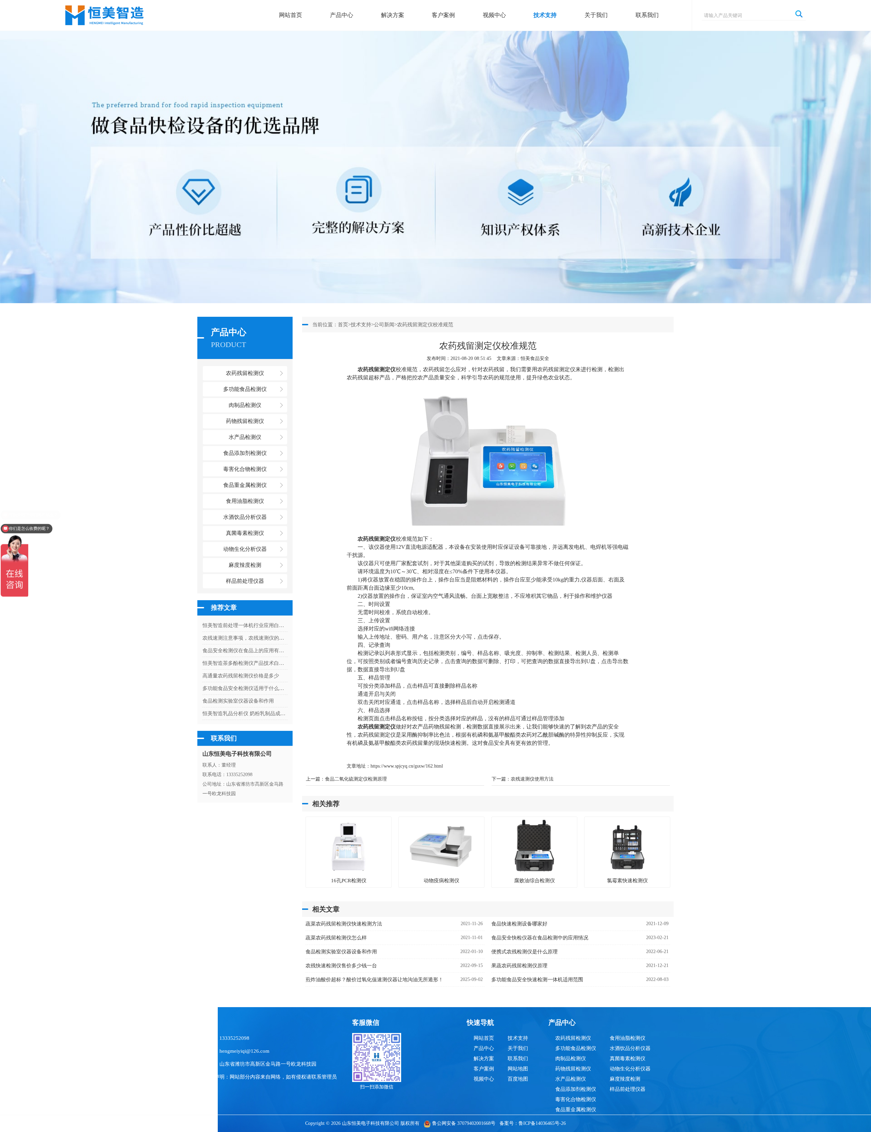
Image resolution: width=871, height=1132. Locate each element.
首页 (343, 324)
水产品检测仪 (570, 1079)
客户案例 (443, 15)
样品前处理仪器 (627, 1089)
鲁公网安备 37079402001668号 (463, 1123)
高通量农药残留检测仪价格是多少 (240, 675)
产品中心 (341, 15)
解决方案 (392, 15)
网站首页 (290, 15)
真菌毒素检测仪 (627, 1058)
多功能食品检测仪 (575, 1048)
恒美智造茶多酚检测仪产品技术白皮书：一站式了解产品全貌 (244, 663)
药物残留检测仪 (573, 1068)
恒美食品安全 (535, 358)
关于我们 (596, 15)
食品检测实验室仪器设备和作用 (238, 701)
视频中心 (494, 15)
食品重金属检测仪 (575, 1109)
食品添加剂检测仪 (575, 1089)
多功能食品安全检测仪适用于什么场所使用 (244, 688)
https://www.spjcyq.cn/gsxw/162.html (407, 766)
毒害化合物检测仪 (575, 1099)
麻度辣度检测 (625, 1079)
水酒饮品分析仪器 (630, 1048)
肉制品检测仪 (570, 1058)
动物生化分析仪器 (630, 1068)
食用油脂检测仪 (627, 1038)
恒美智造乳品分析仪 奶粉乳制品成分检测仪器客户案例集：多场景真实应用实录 (244, 713)
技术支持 (545, 15)
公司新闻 (384, 324)
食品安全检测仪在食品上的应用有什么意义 (244, 650)
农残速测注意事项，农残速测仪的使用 (244, 638)
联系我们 (647, 15)
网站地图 (518, 1068)
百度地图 (518, 1079)
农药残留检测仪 (573, 1038)
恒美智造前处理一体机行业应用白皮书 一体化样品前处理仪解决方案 (244, 625)
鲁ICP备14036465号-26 (542, 1123)
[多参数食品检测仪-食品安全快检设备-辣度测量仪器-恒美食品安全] (105, 12)
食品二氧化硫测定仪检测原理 (356, 779)
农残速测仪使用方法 (532, 779)
